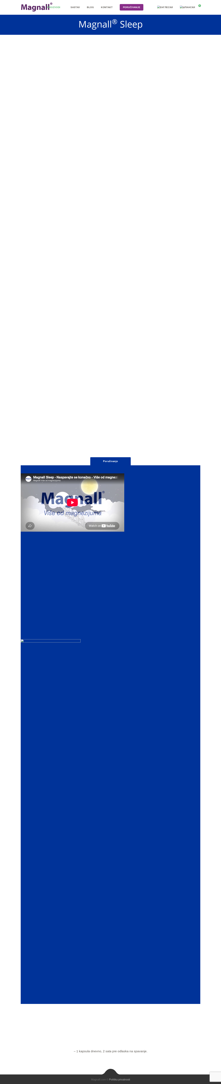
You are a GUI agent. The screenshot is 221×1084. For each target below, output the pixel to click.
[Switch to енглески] (165, 7)
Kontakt (107, 7)
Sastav (75, 7)
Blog (90, 7)
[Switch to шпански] (187, 7)
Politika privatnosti (119, 1079)
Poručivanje (110, 461)
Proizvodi (53, 7)
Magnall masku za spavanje (135, 140)
